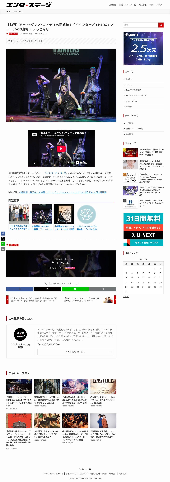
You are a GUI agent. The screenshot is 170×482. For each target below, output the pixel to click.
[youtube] (58, 344)
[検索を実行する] (161, 25)
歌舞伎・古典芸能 (133, 90)
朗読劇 (129, 106)
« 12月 (126, 297)
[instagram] (48, 344)
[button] (19, 289)
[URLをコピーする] (102, 289)
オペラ (129, 84)
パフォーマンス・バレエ (136, 95)
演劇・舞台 (13, 34)
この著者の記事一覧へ (75, 352)
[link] (39, 344)
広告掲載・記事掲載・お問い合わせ (93, 474)
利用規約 (112, 474)
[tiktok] (53, 344)
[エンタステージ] (29, 4)
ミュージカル (131, 101)
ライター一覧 (71, 474)
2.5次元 (129, 79)
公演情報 (129, 123)
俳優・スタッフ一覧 (134, 129)
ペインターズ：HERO (55, 173)
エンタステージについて (53, 474)
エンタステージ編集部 (20, 346)
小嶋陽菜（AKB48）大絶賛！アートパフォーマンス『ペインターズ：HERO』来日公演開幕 (63, 192)
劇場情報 (129, 134)
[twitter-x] (44, 344)
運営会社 (122, 474)
